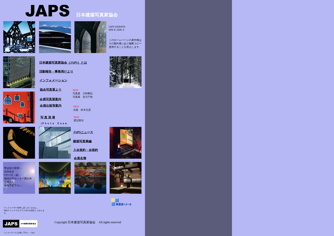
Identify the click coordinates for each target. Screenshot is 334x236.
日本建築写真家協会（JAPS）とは (63, 62)
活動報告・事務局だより (56, 71)
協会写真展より (50, 89)
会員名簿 (80, 158)
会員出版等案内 (50, 105)
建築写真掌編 (82, 141)
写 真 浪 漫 (47, 117)
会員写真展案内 (50, 99)
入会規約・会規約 (85, 150)
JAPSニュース (83, 132)
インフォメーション (53, 80)
